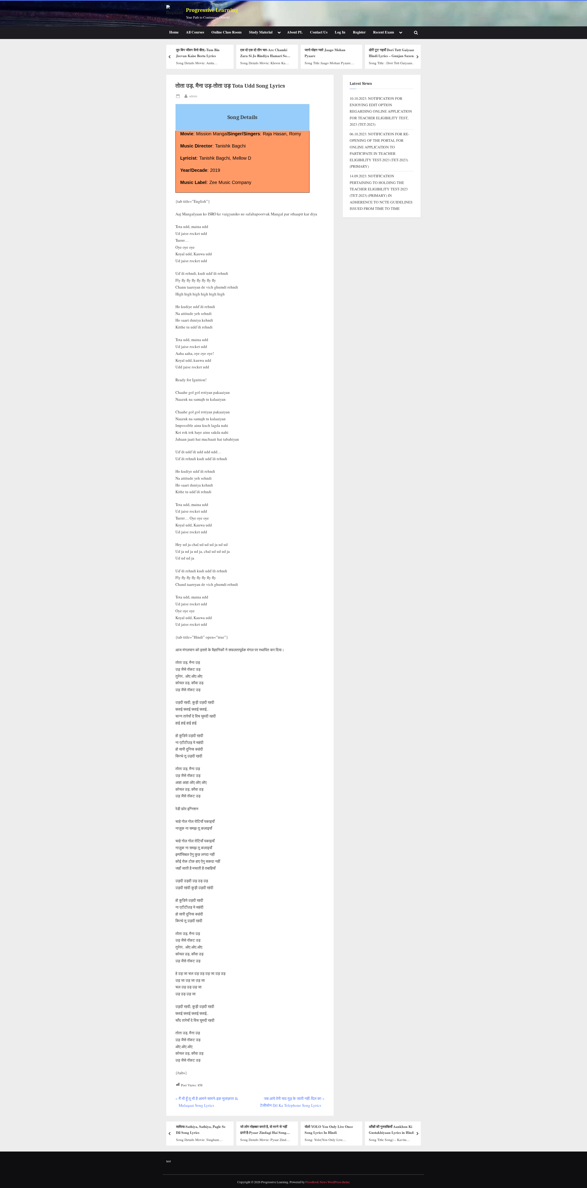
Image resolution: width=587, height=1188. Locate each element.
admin (193, 96)
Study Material (260, 32)
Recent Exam (383, 32)
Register (359, 32)
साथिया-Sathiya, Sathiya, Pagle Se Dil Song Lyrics (200, 1129)
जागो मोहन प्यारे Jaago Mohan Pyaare (325, 52)
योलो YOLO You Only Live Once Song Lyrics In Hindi (329, 1129)
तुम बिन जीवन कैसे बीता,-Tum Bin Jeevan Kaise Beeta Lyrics (197, 52)
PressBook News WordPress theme (327, 1182)
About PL (295, 32)
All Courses (195, 32)
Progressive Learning (212, 10)
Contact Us (318, 32)
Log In (340, 32)
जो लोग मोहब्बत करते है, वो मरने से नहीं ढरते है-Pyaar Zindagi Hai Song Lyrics (263, 1130)
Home (174, 32)
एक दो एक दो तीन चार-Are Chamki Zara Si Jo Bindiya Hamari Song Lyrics (265, 53)
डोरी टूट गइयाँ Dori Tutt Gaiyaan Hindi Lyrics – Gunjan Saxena (392, 52)
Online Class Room (226, 32)
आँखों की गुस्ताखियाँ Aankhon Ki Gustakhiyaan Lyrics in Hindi (392, 1129)
